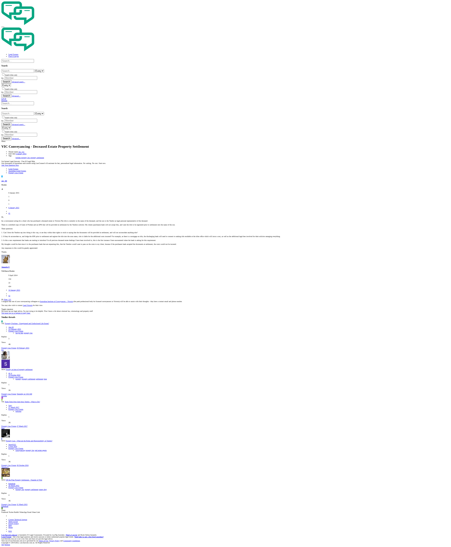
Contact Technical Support (17, 520)
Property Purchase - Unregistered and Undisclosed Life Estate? (27, 323)
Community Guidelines (71, 541)
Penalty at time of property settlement (19, 369)
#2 (9, 296)
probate (18, 158)
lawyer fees (19, 333)
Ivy (2, 350)
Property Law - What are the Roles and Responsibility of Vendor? (29, 441)
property (18, 379)
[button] (2, 26)
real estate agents (41, 450)
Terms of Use (13, 522)
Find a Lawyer (71, 535)
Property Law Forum (15, 331)
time (45, 379)
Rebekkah (11, 484)
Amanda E (5, 267)
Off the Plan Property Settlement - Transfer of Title (24, 480)
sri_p (10, 373)
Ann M (11, 327)
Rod (2, 428)
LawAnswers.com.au (9, 535)
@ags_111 (7, 299)
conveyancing (20, 450)
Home (10, 527)
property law (25, 158)
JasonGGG (12, 444)
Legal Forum (6, 537)
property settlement (37, 158)
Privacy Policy (13, 523)
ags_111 (21, 152)
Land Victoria (27, 305)
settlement (39, 379)
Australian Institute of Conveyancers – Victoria (56, 301)
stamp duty (43, 489)
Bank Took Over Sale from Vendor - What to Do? (22, 402)
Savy (10, 405)
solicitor (18, 411)
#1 (9, 213)
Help (10, 525)
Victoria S (4, 467)
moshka (4, 396)
